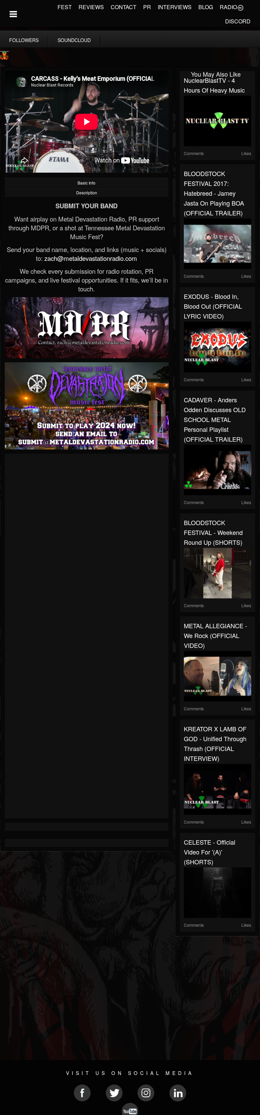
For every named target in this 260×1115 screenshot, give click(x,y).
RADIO (228, 7)
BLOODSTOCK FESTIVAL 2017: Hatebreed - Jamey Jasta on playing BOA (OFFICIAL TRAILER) (214, 193)
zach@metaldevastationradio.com (90, 258)
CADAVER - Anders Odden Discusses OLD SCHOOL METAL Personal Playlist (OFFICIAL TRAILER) (215, 419)
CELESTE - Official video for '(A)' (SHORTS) (209, 852)
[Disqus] (87, 548)
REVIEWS (91, 7)
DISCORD (238, 21)
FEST (65, 7)
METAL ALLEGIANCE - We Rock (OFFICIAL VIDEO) (215, 635)
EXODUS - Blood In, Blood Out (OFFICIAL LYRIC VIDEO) (213, 306)
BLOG (205, 7)
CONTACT (123, 7)
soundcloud (74, 40)
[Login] (240, 7)
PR (147, 7)
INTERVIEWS (175, 7)
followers (24, 40)
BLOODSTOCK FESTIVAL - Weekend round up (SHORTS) (213, 532)
